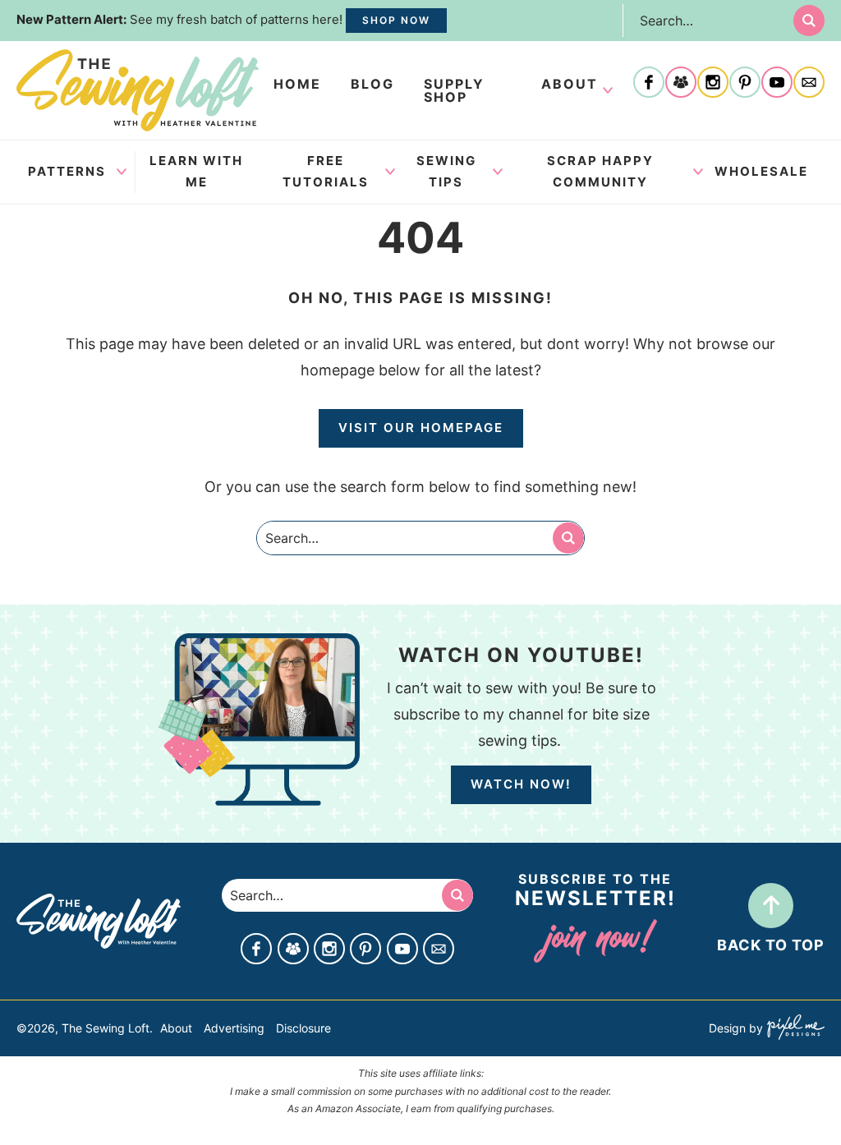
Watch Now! (521, 784)
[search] (809, 20)
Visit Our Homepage (420, 427)
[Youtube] (777, 83)
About (569, 84)
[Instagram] (713, 83)
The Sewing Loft (137, 90)
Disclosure (303, 1028)
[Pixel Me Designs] (794, 1029)
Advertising (234, 1028)
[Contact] (809, 83)
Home (297, 84)
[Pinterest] (745, 83)
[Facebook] (649, 83)
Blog (372, 84)
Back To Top (771, 945)
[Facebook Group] (681, 83)
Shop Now (396, 20)
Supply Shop (454, 90)
